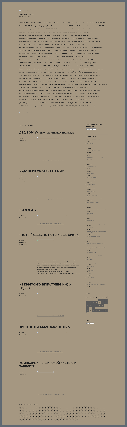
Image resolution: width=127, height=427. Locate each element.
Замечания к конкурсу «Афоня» (28, 87)
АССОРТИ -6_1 (84, 47)
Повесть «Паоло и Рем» (78, 38)
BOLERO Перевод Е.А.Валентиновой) (77, 26)
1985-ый (72, 53)
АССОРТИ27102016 (25, 81)
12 (90, 305)
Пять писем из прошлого (58, 26)
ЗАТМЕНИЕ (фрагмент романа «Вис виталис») (88, 75)
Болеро (34, 53)
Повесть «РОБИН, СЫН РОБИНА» (51, 32)
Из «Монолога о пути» (25, 84)
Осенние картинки (81, 53)
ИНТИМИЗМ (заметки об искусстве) (72, 63)
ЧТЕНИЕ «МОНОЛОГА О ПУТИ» (52, 100)
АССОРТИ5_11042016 (58, 44)
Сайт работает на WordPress (33, 404)
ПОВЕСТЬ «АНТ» (68, 100)
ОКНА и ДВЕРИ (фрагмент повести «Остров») (56, 78)
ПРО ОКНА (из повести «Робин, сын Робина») (79, 84)
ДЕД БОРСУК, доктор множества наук (46, 132)
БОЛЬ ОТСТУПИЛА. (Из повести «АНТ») (30, 72)
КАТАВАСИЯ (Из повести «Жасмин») (49, 53)
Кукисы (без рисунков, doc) (42, 26)
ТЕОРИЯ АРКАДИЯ (92, 93)
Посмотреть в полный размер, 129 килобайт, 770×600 (50, 316)
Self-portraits (22, 50)
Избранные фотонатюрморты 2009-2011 (55, 72)
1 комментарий (22, 181)
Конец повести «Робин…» (70, 87)
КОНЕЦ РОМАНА (101, 23)
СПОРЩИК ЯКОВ (24, 23)
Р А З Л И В (27, 210)
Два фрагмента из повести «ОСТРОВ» (94, 255)
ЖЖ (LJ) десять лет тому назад (65, 56)
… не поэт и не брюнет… (97, 47)
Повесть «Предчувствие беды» (28, 38)
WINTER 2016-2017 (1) (39, 81)
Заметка (90, 53)
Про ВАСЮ (50, 81)
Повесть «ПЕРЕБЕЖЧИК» (82, 35)
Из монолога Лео (24, 32)
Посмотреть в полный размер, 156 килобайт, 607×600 (50, 160)
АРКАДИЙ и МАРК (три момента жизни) (30, 66)
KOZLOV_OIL (56, 66)
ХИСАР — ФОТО (80, 56)
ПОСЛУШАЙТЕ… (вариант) (70, 47)
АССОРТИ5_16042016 (25, 44)
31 (105, 310)
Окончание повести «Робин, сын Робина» (30, 47)
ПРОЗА (71, 35)
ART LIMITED (47, 66)
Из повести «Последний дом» (73, 29)
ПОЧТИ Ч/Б (51, 56)
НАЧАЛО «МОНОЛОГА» (26, 26)
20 (93, 308)
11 (87, 305)
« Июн (87, 312)
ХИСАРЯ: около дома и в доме (56, 69)
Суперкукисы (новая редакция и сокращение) (31, 90)
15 (99, 305)
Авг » (90, 312)
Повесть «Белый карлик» (90, 29)
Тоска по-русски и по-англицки (36, 50)
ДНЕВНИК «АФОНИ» (44, 87)
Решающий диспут (46, 106)
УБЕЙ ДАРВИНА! (80, 93)
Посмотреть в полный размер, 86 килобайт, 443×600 (50, 199)
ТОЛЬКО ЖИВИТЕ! (81, 97)
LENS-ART (101, 26)
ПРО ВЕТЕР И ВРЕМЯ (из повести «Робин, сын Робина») (49, 84)
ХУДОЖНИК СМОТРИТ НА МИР (41, 171)
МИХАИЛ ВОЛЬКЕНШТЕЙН (57, 103)
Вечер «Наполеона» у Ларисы (93, 202)
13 (93, 305)
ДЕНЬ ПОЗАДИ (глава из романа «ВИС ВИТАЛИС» (33, 103)
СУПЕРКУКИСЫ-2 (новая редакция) (42, 97)
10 (105, 302)
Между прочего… (90, 227)
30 (102, 310)
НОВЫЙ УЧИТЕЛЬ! (24, 97)
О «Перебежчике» (72, 69)
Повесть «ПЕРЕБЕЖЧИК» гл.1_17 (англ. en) (91, 69)
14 (96, 305)
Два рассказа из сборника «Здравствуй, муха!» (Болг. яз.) (54, 38)
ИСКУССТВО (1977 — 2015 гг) (94, 66)
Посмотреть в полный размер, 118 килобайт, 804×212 (50, 223)
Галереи (65, 35)
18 (87, 308)
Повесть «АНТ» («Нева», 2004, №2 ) (64, 23)
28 (96, 310)
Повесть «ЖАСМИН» (25, 41)
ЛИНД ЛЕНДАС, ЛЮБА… (91, 63)
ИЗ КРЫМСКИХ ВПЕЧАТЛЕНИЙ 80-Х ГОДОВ (45, 286)
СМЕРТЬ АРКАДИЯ (40, 56)
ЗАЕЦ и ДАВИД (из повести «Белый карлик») (83, 78)
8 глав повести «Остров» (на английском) (30, 29)
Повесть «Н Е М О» (92, 38)
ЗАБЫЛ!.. (49, 50)
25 (87, 310)
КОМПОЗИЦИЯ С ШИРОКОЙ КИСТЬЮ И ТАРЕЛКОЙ (47, 364)
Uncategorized (56, 35)
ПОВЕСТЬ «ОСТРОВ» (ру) (70, 32)
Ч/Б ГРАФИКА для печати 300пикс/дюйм (73, 66)
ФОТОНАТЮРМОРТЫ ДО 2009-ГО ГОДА (30, 63)
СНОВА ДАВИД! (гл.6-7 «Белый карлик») (30, 78)
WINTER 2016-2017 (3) (76, 81)
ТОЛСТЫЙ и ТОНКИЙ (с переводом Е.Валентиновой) (82, 72)
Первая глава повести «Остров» (76, 44)
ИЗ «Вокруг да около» (91, 166)
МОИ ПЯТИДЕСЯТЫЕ (91, 163)
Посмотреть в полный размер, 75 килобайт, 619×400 (50, 351)
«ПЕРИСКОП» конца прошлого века (29, 75)
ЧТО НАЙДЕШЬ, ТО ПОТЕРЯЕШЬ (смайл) (49, 235)
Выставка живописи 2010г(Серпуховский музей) (32, 69)
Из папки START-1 (68, 75)
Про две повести (35, 32)
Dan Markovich (26, 14)
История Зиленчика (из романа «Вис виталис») (32, 60)
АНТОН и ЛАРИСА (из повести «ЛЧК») (41, 23)
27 (93, 310)
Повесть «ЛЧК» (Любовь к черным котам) (30, 35)
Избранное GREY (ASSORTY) (52, 63)
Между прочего (96, 41)
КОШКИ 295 (90, 60)
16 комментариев (23, 244)
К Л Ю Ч (88, 154)
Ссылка (31, 56)
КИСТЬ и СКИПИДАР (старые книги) (45, 327)
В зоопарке (93, 26)
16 (102, 305)
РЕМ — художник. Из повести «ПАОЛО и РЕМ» (59, 90)
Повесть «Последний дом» (40, 41)
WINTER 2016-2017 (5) (100, 84)
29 (99, 310)
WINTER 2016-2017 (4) (90, 81)
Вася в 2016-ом (90, 259)
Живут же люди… (84, 87)
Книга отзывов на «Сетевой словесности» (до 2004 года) (62, 60)
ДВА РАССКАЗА (56, 87)
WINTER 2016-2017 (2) (61, 81)
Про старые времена (85, 32)
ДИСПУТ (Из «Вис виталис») (87, 106)
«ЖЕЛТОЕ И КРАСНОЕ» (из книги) (53, 29)
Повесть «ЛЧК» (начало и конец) (85, 23)
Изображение (23, 56)
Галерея (97, 53)
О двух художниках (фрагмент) (52, 47)
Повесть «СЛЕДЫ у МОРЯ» (57, 41)
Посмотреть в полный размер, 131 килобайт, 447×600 (50, 394)
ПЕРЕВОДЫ (47, 35)
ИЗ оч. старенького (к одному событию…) (78, 41)
